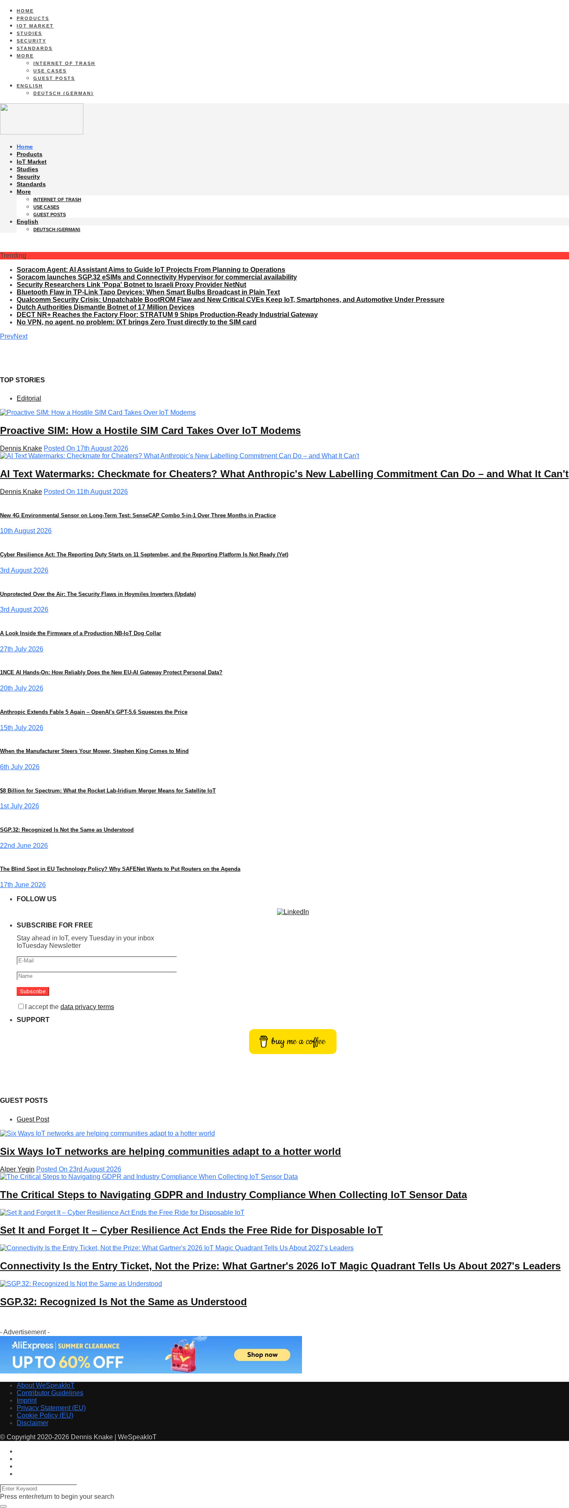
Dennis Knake (21, 448)
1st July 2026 (19, 806)
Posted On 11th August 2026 (86, 491)
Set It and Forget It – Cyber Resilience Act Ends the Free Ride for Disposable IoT (191, 1230)
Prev (7, 336)
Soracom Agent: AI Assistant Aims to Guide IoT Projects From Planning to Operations (151, 269)
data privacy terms (87, 1006)
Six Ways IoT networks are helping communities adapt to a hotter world (170, 1151)
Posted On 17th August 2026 (86, 448)
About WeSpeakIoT (46, 1385)
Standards (34, 48)
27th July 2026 (21, 649)
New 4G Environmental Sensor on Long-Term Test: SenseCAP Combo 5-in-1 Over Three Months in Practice (138, 515)
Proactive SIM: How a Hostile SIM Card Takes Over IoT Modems (150, 430)
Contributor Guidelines (50, 1392)
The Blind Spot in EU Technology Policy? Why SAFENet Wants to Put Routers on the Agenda (120, 869)
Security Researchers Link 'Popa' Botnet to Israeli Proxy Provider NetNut (131, 284)
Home (25, 10)
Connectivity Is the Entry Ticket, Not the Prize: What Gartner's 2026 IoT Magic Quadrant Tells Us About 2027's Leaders (280, 1265)
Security (31, 40)
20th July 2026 (21, 688)
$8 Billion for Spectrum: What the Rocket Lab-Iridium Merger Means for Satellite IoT (108, 791)
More (25, 55)
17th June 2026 (23, 884)
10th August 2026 (26, 530)
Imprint (27, 1400)
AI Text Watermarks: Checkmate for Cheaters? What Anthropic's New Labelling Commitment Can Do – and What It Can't (284, 473)
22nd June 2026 (24, 845)
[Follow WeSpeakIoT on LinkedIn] (293, 911)
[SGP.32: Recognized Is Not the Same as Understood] (81, 1283)
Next (20, 336)
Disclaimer (32, 1422)
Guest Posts (54, 78)
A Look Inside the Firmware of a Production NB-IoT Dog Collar (80, 633)
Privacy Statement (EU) (51, 1407)
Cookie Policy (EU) (45, 1415)
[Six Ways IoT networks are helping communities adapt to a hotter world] (107, 1133)
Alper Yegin (17, 1169)
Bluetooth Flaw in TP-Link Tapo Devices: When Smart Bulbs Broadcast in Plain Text (148, 292)
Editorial (29, 398)
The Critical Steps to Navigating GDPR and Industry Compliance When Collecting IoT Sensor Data (233, 1194)
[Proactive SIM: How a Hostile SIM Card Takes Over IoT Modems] (98, 412)
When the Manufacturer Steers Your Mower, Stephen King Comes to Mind (94, 751)
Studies (29, 33)
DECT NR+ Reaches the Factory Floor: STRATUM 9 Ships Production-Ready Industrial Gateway (167, 314)
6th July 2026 (20, 766)
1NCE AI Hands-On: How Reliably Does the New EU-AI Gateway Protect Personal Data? (111, 672)
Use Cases (50, 70)
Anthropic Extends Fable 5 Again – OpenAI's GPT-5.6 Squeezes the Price (93, 712)
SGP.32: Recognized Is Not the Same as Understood (67, 830)
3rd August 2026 (24, 570)
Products (33, 18)
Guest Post (33, 1119)
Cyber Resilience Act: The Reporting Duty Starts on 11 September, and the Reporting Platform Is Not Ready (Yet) (144, 554)
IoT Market (35, 25)
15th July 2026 (21, 727)
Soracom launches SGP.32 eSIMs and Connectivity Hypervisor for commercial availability (157, 277)
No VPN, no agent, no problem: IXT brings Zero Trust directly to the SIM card (137, 322)
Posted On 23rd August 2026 (78, 1169)
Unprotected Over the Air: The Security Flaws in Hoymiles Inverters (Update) (98, 594)
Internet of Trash (64, 63)
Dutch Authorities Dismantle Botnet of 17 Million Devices (106, 307)
